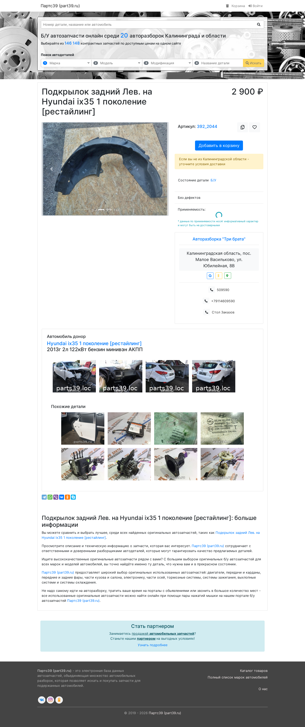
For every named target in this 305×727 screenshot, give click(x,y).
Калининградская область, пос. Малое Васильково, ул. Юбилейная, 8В (219, 259)
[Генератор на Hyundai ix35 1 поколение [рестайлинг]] (129, 464)
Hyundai (57, 343)
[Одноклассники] (67, 497)
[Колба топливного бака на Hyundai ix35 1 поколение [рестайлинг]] (222, 464)
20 (125, 35)
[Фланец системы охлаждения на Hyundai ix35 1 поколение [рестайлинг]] (175, 464)
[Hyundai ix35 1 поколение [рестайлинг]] (74, 376)
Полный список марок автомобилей (238, 677)
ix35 (73, 343)
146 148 (73, 43)
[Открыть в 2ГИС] (227, 275)
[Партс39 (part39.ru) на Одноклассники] (59, 700)
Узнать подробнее (152, 645)
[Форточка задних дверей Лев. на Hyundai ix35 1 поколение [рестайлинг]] (222, 428)
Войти (257, 6)
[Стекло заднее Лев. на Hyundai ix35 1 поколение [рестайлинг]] (175, 428)
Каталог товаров (254, 671)
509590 (223, 290)
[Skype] (73, 497)
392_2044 (207, 126)
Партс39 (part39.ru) (60, 5)
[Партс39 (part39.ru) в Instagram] (50, 700)
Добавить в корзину (219, 145)
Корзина (238, 6)
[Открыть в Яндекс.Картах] (219, 275)
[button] (51, 169)
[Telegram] (44, 497)
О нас (263, 689)
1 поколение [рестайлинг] (110, 343)
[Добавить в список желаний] (254, 127)
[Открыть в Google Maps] (210, 275)
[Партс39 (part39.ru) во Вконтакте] (41, 700)
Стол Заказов (223, 312)
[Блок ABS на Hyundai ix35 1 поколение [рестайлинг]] (82, 464)
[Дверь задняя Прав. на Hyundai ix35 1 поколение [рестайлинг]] (82, 428)
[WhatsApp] (50, 497)
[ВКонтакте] (61, 497)
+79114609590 (223, 301)
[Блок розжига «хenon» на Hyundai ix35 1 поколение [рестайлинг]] (129, 428)
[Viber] (55, 497)
